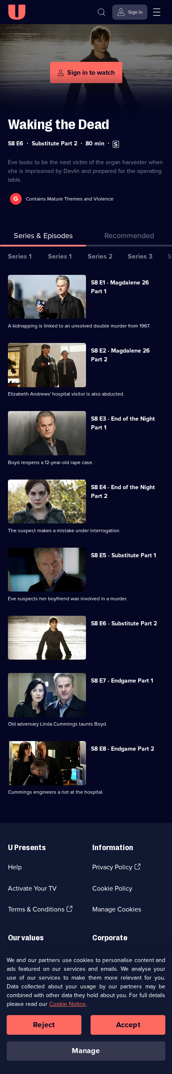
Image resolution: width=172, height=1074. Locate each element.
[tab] (129, 237)
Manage (86, 1050)
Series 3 (140, 256)
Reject (44, 1024)
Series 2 (100, 256)
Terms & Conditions (36, 909)
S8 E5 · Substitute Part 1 (123, 555)
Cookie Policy (112, 888)
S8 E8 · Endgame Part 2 (122, 748)
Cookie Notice (67, 1004)
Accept (128, 1024)
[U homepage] (16, 12)
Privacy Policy (112, 867)
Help (15, 867)
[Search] (101, 12)
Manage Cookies (116, 909)
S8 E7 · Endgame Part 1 (122, 680)
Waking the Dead (58, 124)
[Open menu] (156, 12)
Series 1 (20, 256)
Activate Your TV (32, 888)
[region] (86, 1011)
